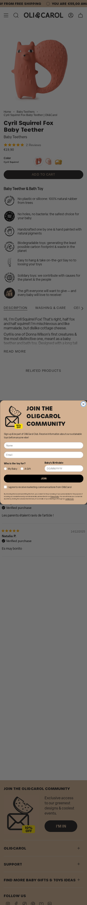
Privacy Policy (54, 496)
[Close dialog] (83, 404)
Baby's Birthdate (53, 462)
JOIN (43, 478)
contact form (69, 499)
